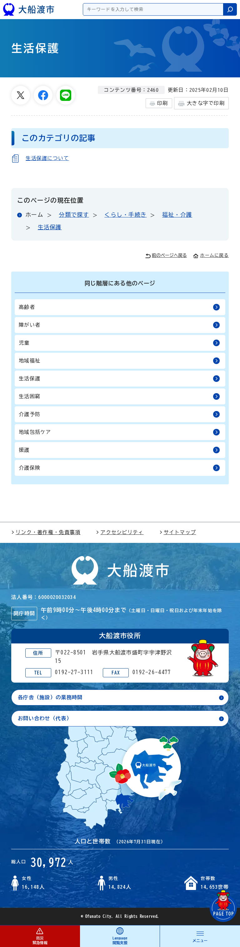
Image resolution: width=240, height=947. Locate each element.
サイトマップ (180, 532)
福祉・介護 (177, 214)
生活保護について (47, 158)
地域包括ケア (35, 431)
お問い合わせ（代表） (45, 718)
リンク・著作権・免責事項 (48, 532)
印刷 (162, 103)
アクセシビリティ (121, 532)
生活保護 (50, 227)
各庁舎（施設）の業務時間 (50, 697)
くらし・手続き (125, 214)
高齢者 (27, 307)
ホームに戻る (214, 255)
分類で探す (74, 214)
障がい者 (29, 324)
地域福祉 (29, 360)
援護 (24, 449)
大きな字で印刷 (206, 103)
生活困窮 (29, 396)
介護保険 (29, 467)
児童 (24, 342)
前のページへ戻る (169, 255)
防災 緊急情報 (40, 940)
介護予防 (29, 414)
